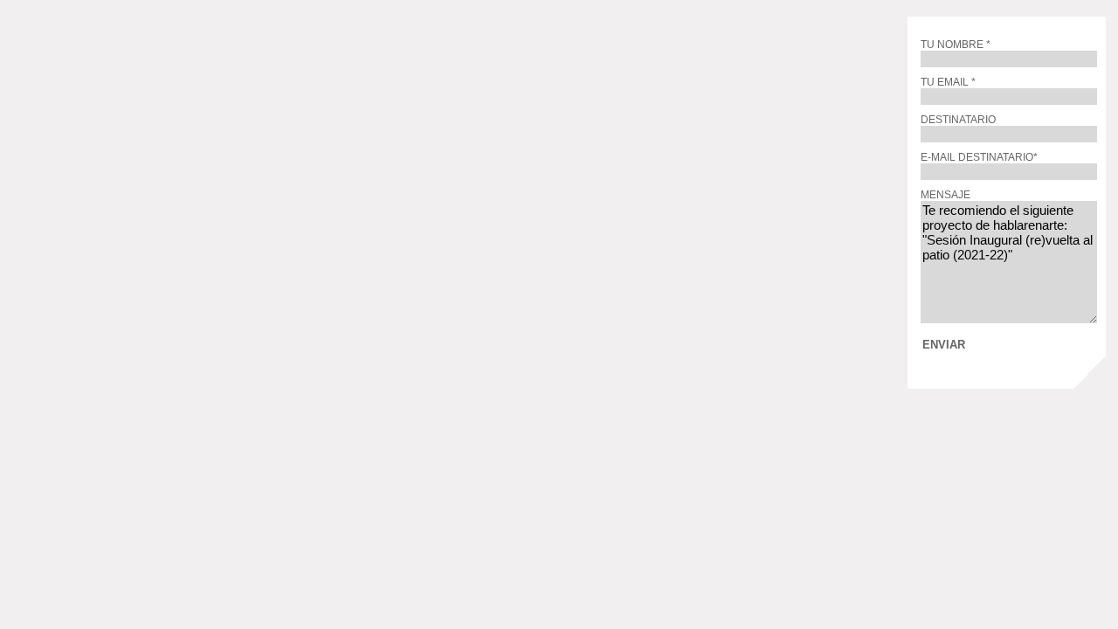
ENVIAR (943, 343)
